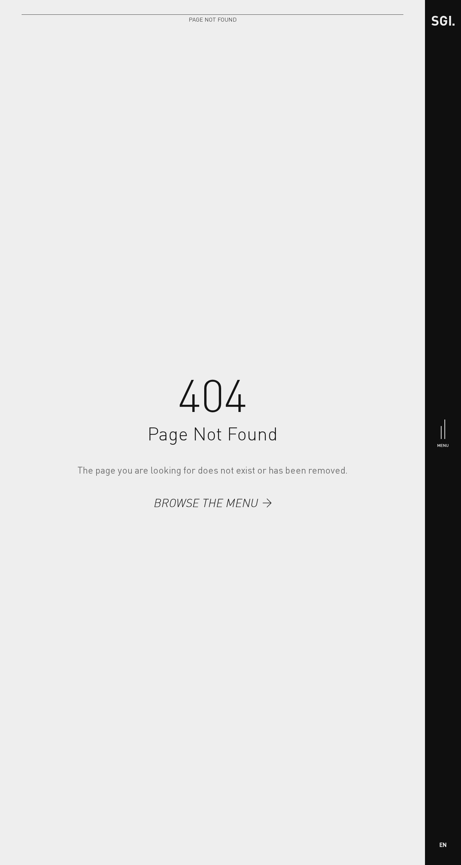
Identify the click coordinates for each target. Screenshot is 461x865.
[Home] (443, 21)
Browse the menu (206, 503)
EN (443, 844)
